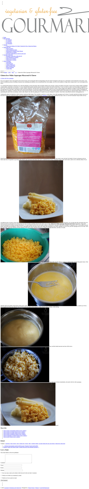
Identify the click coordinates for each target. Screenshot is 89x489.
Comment (3, 462)
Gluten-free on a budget (11, 52)
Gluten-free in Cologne (11, 59)
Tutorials (5, 44)
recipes (26, 443)
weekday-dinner (34, 443)
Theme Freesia (31, 487)
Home (4, 37)
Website (2, 470)
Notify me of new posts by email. (9, 478)
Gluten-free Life (6, 47)
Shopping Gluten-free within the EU (14, 56)
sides (30, 443)
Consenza (44, 95)
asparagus (7, 443)
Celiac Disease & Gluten (11, 49)
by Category (9, 41)
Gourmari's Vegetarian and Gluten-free (12, 487)
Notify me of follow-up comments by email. (11, 475)
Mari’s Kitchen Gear (10, 66)
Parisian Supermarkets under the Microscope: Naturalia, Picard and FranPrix (20, 446)
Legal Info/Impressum (44, 487)
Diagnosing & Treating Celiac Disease (14, 51)
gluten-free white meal (60, 443)
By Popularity (9, 43)
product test (21, 443)
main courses (13, 443)
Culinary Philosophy (10, 64)
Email (2, 467)
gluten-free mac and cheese (49, 443)
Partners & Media (10, 67)
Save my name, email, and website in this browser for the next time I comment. (19, 473)
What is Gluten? (9, 48)
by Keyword (9, 42)
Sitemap (37, 487)
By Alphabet (9, 39)
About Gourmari (7, 61)
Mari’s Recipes (6, 38)
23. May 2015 (4, 78)
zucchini (41, 443)
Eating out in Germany (11, 58)
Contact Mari (9, 68)
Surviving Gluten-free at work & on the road (16, 53)
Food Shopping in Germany (12, 57)
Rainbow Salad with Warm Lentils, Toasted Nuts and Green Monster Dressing (21, 447)
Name (2, 465)
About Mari (8, 62)
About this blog (9, 63)
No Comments (10, 78)
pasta (18, 443)
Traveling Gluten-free (8, 54)
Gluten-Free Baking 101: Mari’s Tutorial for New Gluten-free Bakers (21, 46)
